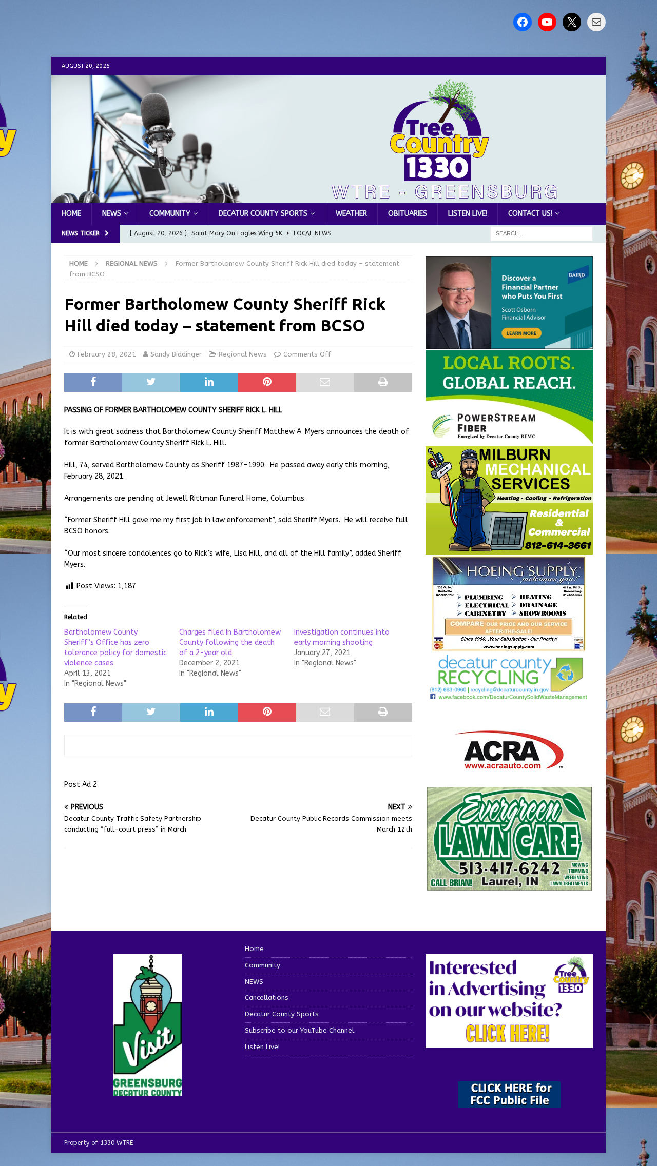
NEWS (111, 213)
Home (71, 213)
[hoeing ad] (509, 646)
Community (169, 213)
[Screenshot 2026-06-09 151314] (509, 694)
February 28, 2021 (107, 354)
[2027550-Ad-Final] (509, 342)
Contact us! (530, 213)
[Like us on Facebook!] (522, 22)
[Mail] (596, 22)
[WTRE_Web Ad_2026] (509, 439)
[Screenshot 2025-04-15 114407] (509, 886)
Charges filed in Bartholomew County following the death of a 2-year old (230, 642)
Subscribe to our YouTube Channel (299, 1030)
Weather (351, 213)
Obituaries (407, 213)
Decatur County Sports (263, 213)
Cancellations (266, 997)
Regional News (243, 354)
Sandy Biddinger (176, 354)
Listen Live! (467, 213)
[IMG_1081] (509, 548)
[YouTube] (547, 22)
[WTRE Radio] (328, 197)
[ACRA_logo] (509, 763)
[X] (572, 22)
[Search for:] (541, 233)
